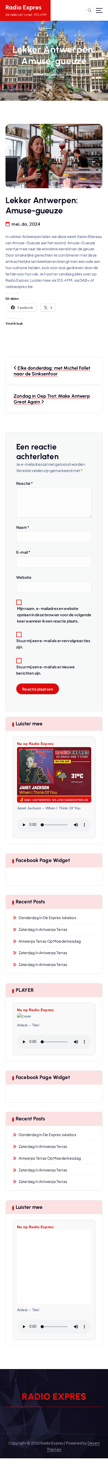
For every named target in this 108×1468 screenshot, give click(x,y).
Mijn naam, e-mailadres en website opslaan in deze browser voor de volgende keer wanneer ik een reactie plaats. (54, 614)
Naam (22, 527)
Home (20, 74)
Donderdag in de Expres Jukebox (47, 917)
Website (23, 577)
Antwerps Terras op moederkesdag (50, 941)
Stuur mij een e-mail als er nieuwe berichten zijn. (45, 669)
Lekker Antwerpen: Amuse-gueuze (62, 74)
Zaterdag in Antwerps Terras (43, 929)
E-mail (23, 552)
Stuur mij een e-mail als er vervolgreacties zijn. (53, 643)
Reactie (24, 483)
